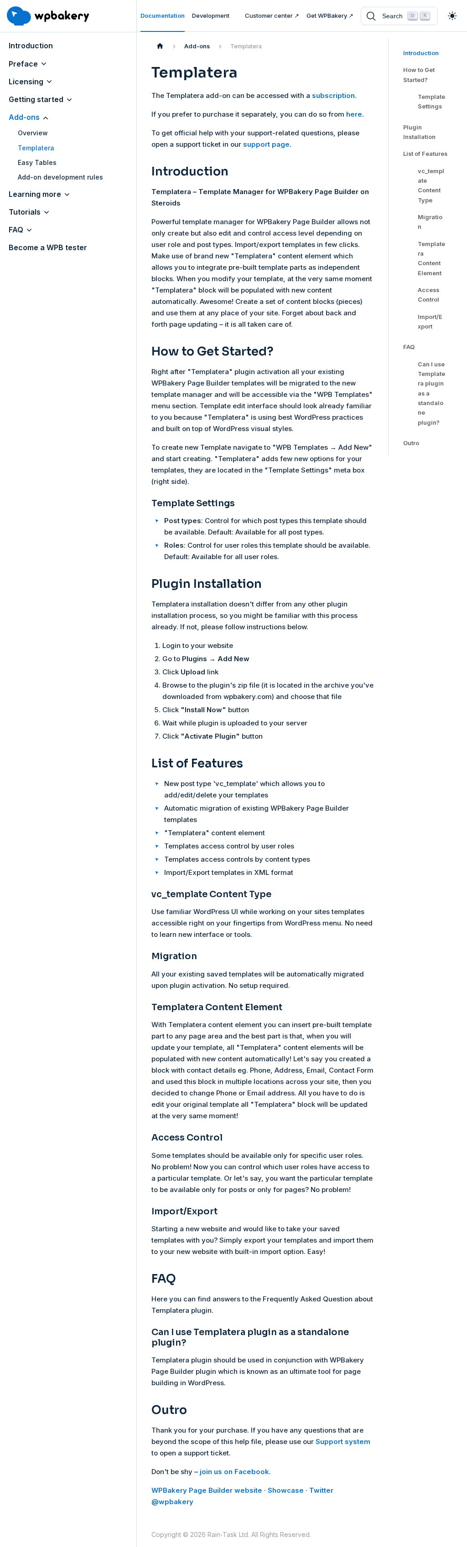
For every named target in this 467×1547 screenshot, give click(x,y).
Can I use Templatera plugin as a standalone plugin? (431, 393)
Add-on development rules (60, 177)
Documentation (162, 15)
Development (210, 15)
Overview (33, 133)
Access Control (428, 295)
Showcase (286, 1490)
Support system (343, 1441)
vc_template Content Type (431, 186)
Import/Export (430, 322)
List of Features (425, 153)
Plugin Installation (419, 132)
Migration (430, 222)
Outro (411, 443)
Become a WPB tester (48, 247)
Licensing (26, 81)
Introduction (31, 45)
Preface (23, 63)
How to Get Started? (419, 75)
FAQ (16, 229)
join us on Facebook (234, 1471)
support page (266, 144)
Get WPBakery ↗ (329, 15)
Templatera (36, 148)
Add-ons (24, 117)
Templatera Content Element (431, 259)
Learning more (35, 194)
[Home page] (160, 46)
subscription (333, 95)
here (354, 114)
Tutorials (25, 211)
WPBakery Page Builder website (206, 1490)
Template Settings (431, 101)
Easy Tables (37, 162)
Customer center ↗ (272, 15)
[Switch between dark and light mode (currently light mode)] (452, 16)
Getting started (36, 99)
